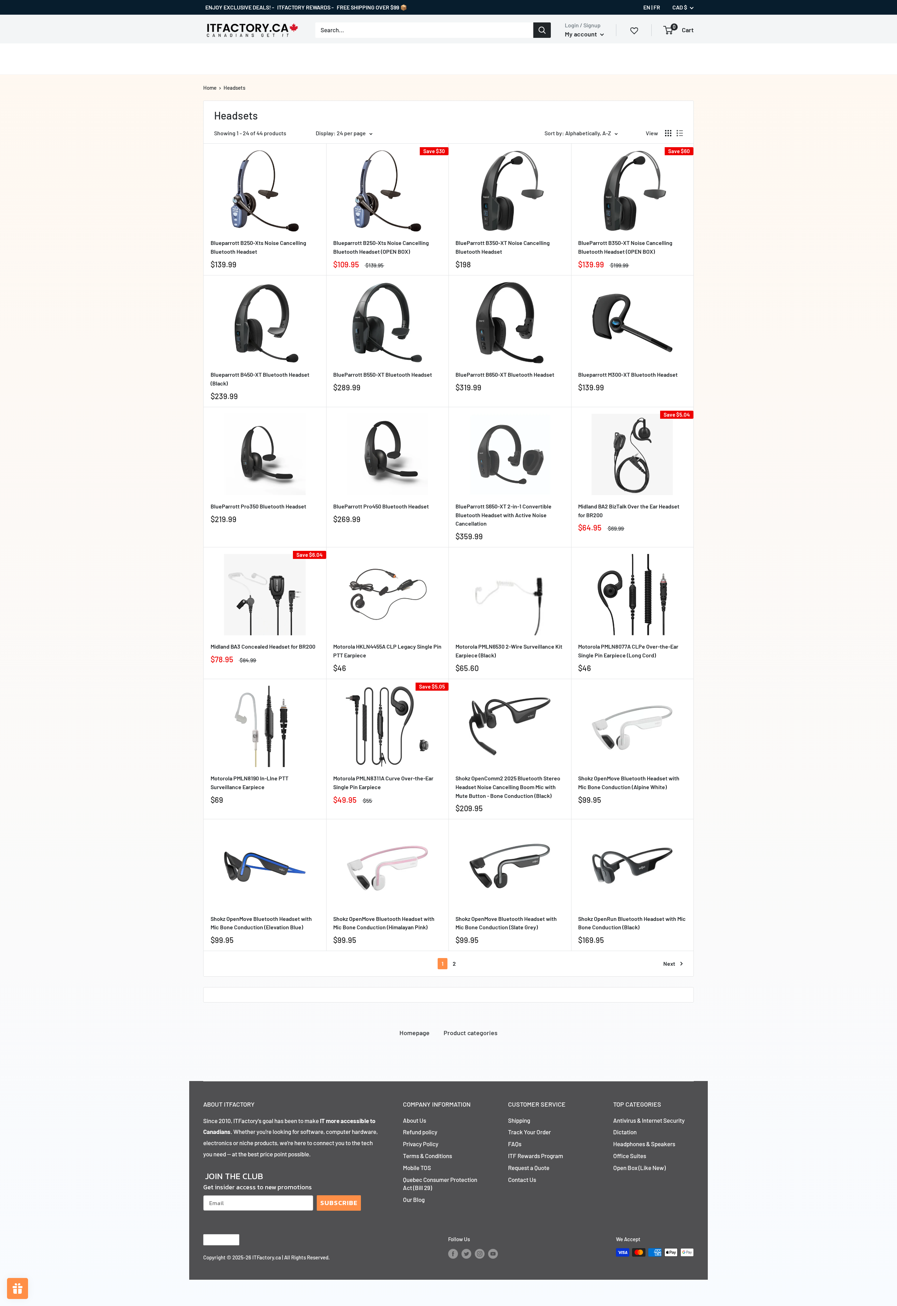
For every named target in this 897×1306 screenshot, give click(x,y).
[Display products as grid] (668, 133)
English (215, 1240)
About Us (414, 1120)
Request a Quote (528, 1167)
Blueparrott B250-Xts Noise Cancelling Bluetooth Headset (258, 247)
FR (656, 7)
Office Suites (629, 1155)
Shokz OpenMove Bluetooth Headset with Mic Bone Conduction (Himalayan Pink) (383, 923)
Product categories (471, 1033)
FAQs (514, 1143)
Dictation (625, 1131)
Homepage (414, 1033)
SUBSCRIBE (338, 1203)
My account (581, 34)
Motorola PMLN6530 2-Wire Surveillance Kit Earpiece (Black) (509, 650)
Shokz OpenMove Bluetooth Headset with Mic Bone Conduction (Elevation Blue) (261, 923)
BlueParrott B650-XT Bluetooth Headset (505, 374)
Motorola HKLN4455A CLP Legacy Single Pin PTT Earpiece (387, 650)
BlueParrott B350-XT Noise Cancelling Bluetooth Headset (503, 247)
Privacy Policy (420, 1143)
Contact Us (522, 1179)
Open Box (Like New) (639, 1167)
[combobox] (424, 30)
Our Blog (414, 1199)
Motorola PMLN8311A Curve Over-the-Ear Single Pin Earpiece (383, 782)
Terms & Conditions (427, 1155)
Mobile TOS (417, 1167)
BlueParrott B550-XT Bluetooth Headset (382, 374)
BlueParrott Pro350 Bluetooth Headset (258, 506)
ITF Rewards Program (535, 1155)
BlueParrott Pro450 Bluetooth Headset (381, 506)
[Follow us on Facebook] (453, 1253)
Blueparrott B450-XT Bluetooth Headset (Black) (260, 379)
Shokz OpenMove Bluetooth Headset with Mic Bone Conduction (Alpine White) (628, 782)
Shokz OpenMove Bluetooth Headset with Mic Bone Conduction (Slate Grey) (506, 923)
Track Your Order (529, 1131)
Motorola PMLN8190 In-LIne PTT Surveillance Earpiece (249, 782)
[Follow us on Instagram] (480, 1253)
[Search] (542, 30)
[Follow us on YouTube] (493, 1253)
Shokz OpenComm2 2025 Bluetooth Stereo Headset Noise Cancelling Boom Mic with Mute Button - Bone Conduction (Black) (508, 787)
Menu (210, 58)
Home (210, 87)
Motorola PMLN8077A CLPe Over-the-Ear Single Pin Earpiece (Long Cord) (628, 650)
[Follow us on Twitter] (466, 1253)
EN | (647, 7)
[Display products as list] (680, 133)
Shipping (519, 1120)
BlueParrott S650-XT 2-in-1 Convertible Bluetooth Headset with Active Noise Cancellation (504, 515)
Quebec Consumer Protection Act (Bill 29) (440, 1183)
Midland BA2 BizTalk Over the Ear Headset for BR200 (628, 510)
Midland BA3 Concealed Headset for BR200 (263, 646)
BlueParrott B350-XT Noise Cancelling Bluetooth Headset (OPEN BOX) (625, 247)
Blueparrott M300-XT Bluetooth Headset (628, 374)
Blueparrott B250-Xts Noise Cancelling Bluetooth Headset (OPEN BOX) (381, 247)
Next (669, 963)
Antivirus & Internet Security (649, 1120)
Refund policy (420, 1131)
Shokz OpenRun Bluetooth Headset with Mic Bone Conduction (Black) (632, 923)
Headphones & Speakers (644, 1143)
